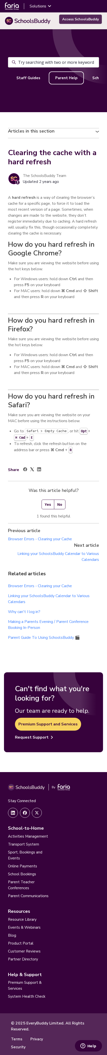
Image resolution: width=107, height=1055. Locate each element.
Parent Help (66, 77)
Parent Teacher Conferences (21, 885)
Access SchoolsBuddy (80, 19)
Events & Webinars (24, 927)
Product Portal (20, 943)
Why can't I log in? (24, 611)
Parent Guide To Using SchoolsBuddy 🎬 (44, 637)
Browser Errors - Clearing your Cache (40, 539)
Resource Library (22, 919)
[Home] (28, 21)
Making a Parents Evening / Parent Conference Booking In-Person (48, 624)
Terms (16, 1039)
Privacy (36, 1039)
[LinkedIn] (39, 470)
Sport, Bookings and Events (25, 855)
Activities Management (28, 836)
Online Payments (22, 866)
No (59, 504)
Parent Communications (28, 895)
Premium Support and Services (48, 724)
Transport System (23, 844)
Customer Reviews (24, 951)
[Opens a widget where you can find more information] (88, 1046)
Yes (48, 504)
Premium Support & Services (25, 985)
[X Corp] (32, 470)
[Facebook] (25, 470)
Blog (12, 935)
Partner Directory (23, 959)
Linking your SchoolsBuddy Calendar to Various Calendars (49, 599)
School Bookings (22, 874)
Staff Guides (28, 77)
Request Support (32, 737)
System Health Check (26, 996)
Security (18, 1047)
